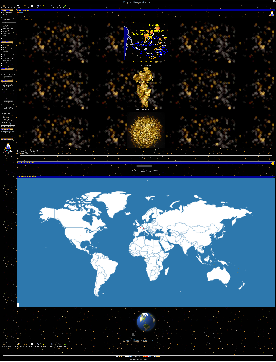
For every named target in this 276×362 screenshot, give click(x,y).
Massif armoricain (7, 24)
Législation (6, 29)
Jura (4, 56)
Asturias (5, 49)
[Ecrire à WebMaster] (6, 123)
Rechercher (8, 76)
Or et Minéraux (7, 12)
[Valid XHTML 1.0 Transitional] (119, 356)
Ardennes (5, 54)
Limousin (5, 22)
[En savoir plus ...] (147, 356)
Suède (4, 47)
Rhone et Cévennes (7, 28)
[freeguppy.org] (129, 356)
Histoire (5, 31)
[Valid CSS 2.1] (157, 356)
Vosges (4, 65)
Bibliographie (6, 33)
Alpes (4, 21)
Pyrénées (5, 25)
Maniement (5, 16)
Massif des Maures (8, 62)
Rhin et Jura (6, 26)
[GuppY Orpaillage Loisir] (138, 3)
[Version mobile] (10, 123)
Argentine (5, 51)
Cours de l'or (6, 38)
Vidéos (4, 35)
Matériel (5, 14)
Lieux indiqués (7, 19)
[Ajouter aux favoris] (7, 123)
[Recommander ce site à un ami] (9, 123)
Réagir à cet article (144, 166)
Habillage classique (8, 132)
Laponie (5, 45)
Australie (5, 44)
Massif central (7, 60)
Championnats (6, 37)
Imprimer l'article (146, 157)
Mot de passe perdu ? (8, 104)
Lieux (4, 18)
